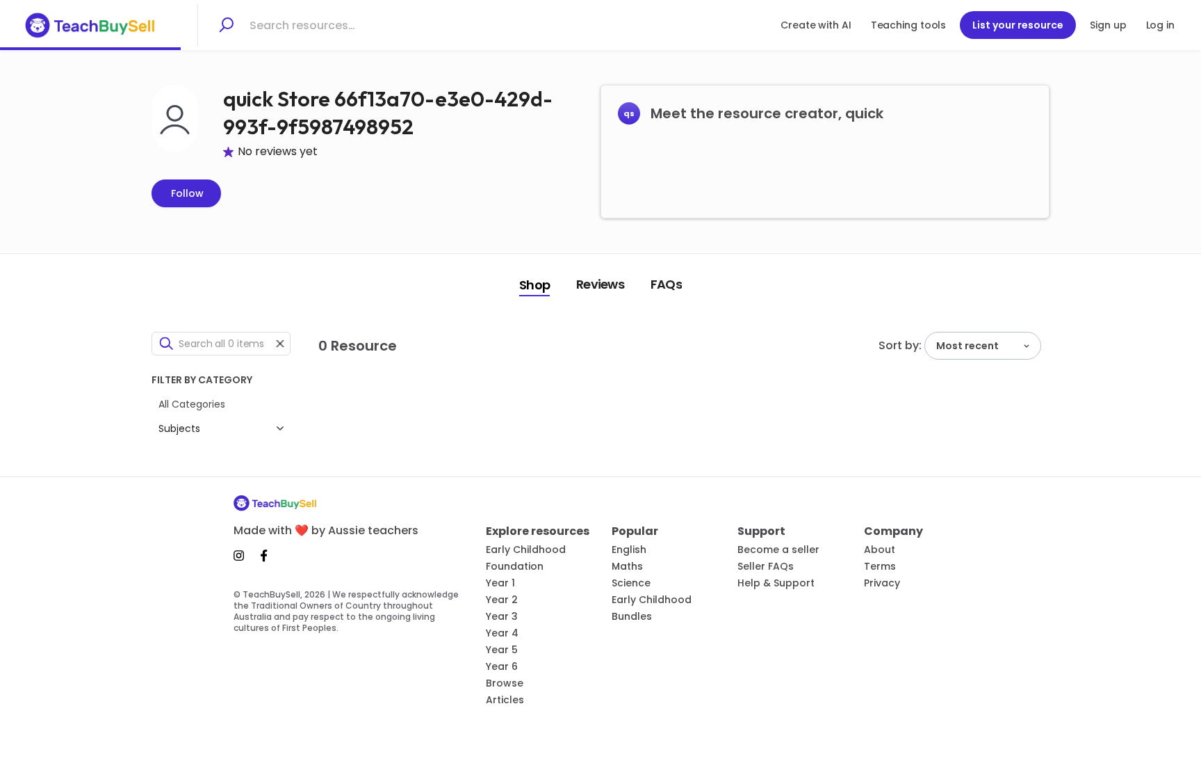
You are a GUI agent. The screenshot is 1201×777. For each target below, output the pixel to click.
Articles (505, 700)
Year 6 (502, 666)
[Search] (226, 25)
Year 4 (502, 633)
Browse (504, 683)
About (879, 549)
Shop (534, 285)
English (629, 549)
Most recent (967, 346)
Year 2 (502, 600)
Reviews (600, 284)
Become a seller (778, 549)
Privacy (882, 583)
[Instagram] (243, 555)
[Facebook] (264, 555)
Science (631, 583)
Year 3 (502, 616)
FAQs (666, 284)
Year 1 (500, 583)
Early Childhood (526, 549)
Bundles (632, 616)
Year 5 (502, 650)
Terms (880, 566)
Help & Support (776, 583)
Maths (627, 566)
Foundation (515, 566)
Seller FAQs (765, 566)
